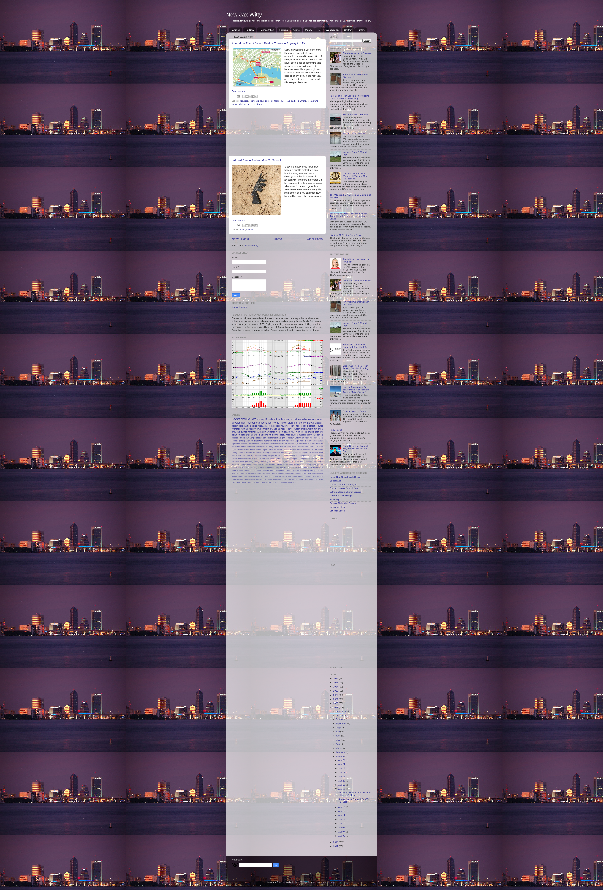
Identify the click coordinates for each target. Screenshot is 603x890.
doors (268, 459)
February (340, 752)
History (361, 30)
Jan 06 (342, 836)
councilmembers (316, 456)
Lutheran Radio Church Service (345, 492)
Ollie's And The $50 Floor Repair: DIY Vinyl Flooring (355, 367)
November (341, 715)
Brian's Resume (239, 307)
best (233, 456)
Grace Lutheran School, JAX (344, 488)
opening (281, 470)
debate (272, 444)
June (338, 736)
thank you (303, 479)
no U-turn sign (255, 470)
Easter (305, 447)
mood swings (244, 470)
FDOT (311, 447)
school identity (291, 476)
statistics (313, 426)
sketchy (240, 479)
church (311, 432)
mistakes (235, 470)
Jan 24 (342, 764)
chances (258, 456)
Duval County (310, 441)
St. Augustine (308, 438)
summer (270, 438)
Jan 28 (342, 760)
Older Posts (315, 239)
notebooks (274, 470)
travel (249, 104)
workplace (292, 482)
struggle (263, 479)
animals (277, 438)
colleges (271, 456)
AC (252, 441)
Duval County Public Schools (291, 447)
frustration (235, 462)
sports (292, 426)
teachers (295, 479)
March (339, 748)
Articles (236, 30)
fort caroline (289, 444)
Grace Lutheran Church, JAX (344, 484)
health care (311, 435)
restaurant (312, 101)
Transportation (266, 30)
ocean (294, 441)
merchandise (318, 467)
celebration (250, 456)
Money (308, 30)
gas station (262, 462)
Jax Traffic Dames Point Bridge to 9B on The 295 (355, 345)
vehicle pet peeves (273, 482)
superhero (303, 444)
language (315, 464)
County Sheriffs (274, 447)
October (340, 719)
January (340, 756)
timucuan (310, 479)
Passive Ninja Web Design (343, 503)
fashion (251, 435)
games (285, 438)
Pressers (306, 450)
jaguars (319, 432)
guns (265, 435)
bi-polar (238, 456)
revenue (252, 476)
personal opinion (238, 473)
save (283, 476)
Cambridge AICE (260, 447)
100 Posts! (336, 430)
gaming (255, 462)
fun (315, 429)
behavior (315, 453)
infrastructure (288, 464)
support (269, 479)
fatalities (302, 435)
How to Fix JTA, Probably (355, 115)
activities (244, 101)
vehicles (258, 104)
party (307, 470)
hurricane (273, 435)
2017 (336, 846)
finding (316, 459)
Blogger (332, 882)
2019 (336, 707)
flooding (235, 441)
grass (269, 462)
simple (234, 479)
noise (288, 441)
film (270, 441)
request (246, 476)
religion (239, 476)
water (297, 429)
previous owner (239, 432)
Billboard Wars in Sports (354, 411)
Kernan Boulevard (275, 450)
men (320, 429)
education (318, 438)
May (338, 740)
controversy (264, 444)
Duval (310, 422)
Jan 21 (342, 776)
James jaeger (261, 450)
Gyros (234, 450)
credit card (236, 459)
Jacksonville (280, 101)
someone (251, 479)
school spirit (311, 476)
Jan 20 (342, 781)
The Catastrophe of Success (357, 53)
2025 (336, 683)
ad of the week (274, 453)
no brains (265, 470)
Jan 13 (342, 819)
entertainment (287, 459)
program (298, 473)
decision (278, 444)
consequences (303, 456)
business (302, 432)
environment (263, 429)
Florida (269, 419)
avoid (309, 453)
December (341, 711)
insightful (297, 464)
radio (302, 441)
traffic (246, 426)
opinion (287, 470)
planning (302, 101)
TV (319, 30)
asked (304, 453)
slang (246, 479)
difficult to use (251, 459)
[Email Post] (238, 96)
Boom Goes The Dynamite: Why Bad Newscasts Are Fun (356, 448)
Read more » (238, 91)
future (242, 462)
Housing (283, 30)
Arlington (261, 432)
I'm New (249, 30)
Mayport (253, 438)
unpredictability (255, 482)
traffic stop (236, 482)
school (249, 229)
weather (271, 432)
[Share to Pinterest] (256, 96)
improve (265, 464)
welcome (284, 482)
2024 (336, 687)
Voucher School (337, 511)
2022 (336, 695)
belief (321, 453)
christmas (255, 444)
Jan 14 (342, 815)
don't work (261, 459)
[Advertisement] (277, 132)
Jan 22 (342, 772)
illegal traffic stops (239, 464)
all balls (295, 453)
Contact (348, 30)
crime (242, 229)
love (281, 467)
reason (320, 473)
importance (257, 464)
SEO (312, 450)
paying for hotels (316, 470)
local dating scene (267, 467)
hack (274, 462)
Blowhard (250, 447)
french (275, 441)
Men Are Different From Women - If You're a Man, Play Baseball (355, 176)
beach (287, 432)
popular (281, 473)
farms (266, 441)
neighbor (275, 426)
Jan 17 (342, 807)
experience (296, 459)
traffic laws (319, 479)
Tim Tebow (256, 453)
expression (305, 459)
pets (241, 441)
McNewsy (334, 499)
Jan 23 (342, 768)
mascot (291, 467)
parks (293, 101)
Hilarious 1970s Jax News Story (345, 235)
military (291, 438)
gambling (248, 462)
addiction (284, 453)
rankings (252, 432)
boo (243, 456)
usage (263, 482)
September (341, 723)
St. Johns (275, 429)
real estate (312, 473)
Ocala (299, 450)
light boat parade (248, 467)
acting (266, 453)
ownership (301, 470)
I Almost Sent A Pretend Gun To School (256, 160)
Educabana (335, 481)
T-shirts (249, 453)
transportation (239, 104)
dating (244, 435)
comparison (292, 456)
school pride (302, 476)
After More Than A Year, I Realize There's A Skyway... (354, 793)
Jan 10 (342, 823)
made (286, 467)
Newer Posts (240, 239)
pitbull (259, 473)
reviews (284, 426)
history (252, 429)
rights (272, 476)
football (259, 435)
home (276, 422)
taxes (299, 426)
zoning (320, 435)
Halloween (258, 441)
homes (302, 462)
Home (278, 239)
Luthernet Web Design (341, 496)
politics (253, 426)
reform (234, 476)
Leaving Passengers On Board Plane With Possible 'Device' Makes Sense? (356, 389)
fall (283, 444)
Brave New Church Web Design (345, 477)
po (298, 441)
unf (296, 438)
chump (264, 456)
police (302, 422)
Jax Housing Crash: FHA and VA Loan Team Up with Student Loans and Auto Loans (349, 216)
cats (249, 444)
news (284, 422)
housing (285, 419)
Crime (296, 30)
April (338, 744)
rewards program (262, 476)
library (282, 435)
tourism (294, 435)
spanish (246, 441)
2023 (336, 691)
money (261, 419)
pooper (275, 473)
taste (289, 479)
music (242, 438)
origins (293, 470)
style (296, 444)
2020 (336, 703)
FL (316, 447)
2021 (309, 444)
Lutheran (286, 450)
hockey (282, 441)
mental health (307, 467)
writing (245, 429)
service (320, 476)
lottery (277, 467)
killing (309, 464)
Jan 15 (342, 811)
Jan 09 (342, 827)
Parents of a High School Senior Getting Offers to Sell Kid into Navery (349, 97)
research (262, 426)
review (294, 432)
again (290, 453)
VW (262, 453)
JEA (247, 438)
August (339, 727)
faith (312, 459)
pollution (236, 435)
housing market (311, 462)
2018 (336, 842)
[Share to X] (250, 96)
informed (279, 464)
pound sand (289, 473)
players (269, 473)
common (284, 456)
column (277, 456)
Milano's (293, 450)
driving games (275, 459)
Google (320, 447)
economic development (260, 101)
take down (283, 479)
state (258, 479)
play (263, 473)
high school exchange (291, 462)
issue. (304, 464)
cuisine (243, 459)
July (338, 731)
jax (288, 101)
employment (307, 429)
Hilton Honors (249, 450)
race (288, 435)
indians (272, 464)
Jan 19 (342, 785)
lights (257, 467)
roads (284, 429)
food (321, 459)
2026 (336, 678)
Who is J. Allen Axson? (354, 133)
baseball (235, 438)
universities (244, 482)
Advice (243, 447)
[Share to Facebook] (253, 96)
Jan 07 (342, 832)
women (279, 432)
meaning (298, 467)
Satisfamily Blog (337, 507)
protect (304, 473)
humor (320, 462)
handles (279, 462)
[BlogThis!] (247, 96)
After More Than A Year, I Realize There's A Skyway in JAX (268, 43)
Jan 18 (342, 789)
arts (300, 453)
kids (241, 426)
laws (239, 467)
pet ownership (250, 473)
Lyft (299, 438)
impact (249, 464)
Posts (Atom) (251, 245)
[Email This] (244, 96)
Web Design (332, 30)
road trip (278, 476)
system (276, 479)
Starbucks (241, 453)
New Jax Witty (244, 14)
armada (244, 444)
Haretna (240, 450)
